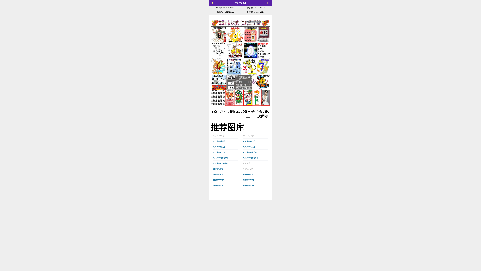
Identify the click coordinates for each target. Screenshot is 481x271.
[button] (226, 136)
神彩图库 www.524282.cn (225, 8)
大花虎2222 (241, 3)
